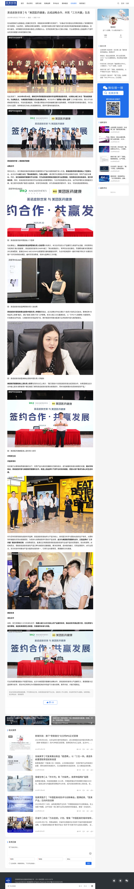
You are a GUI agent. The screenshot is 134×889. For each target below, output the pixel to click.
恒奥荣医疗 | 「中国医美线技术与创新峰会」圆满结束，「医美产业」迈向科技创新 (63, 799)
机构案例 (74, 3)
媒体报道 (65, 3)
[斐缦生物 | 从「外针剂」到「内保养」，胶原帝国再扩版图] (20, 783)
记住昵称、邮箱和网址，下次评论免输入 (22, 863)
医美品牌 (47, 3)
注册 (127, 3)
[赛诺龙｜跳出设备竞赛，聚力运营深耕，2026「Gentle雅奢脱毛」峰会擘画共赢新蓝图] (104, 139)
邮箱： (40, 859)
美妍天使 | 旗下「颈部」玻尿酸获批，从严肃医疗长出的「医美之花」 (118, 159)
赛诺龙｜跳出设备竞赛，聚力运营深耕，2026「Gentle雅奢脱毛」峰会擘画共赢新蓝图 (113, 58)
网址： (69, 859)
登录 (122, 3)
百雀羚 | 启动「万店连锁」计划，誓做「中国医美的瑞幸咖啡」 (64, 818)
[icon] (114, 881)
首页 (22, 3)
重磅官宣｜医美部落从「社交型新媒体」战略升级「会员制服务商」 (118, 178)
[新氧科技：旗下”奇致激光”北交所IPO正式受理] (20, 742)
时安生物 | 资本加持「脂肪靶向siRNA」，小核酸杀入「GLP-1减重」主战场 (118, 149)
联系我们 (82, 3)
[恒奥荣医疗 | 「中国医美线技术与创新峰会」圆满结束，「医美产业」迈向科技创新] (20, 804)
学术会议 (56, 3)
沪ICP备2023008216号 (55, 882)
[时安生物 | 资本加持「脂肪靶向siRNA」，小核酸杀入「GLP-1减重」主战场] (104, 149)
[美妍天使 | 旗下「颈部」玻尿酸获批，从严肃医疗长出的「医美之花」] (104, 159)
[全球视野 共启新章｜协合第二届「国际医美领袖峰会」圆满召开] (104, 129)
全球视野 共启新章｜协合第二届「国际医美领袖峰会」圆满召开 (118, 129)
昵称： (12, 859)
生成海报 (12, 886)
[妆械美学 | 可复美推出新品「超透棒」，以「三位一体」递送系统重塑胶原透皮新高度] (20, 763)
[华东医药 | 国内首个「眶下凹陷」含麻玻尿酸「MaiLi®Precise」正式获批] (104, 168)
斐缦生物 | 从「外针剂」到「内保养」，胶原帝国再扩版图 (61, 777)
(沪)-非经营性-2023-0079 (44, 879)
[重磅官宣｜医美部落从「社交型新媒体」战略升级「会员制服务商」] (104, 178)
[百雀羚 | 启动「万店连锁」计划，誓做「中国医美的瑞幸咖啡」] (20, 825)
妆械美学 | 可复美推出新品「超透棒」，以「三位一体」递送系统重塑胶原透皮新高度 (63, 758)
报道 (29, 17)
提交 (88, 863)
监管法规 (38, 3)
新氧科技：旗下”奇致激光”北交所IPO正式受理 (56, 736)
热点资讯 (30, 3)
